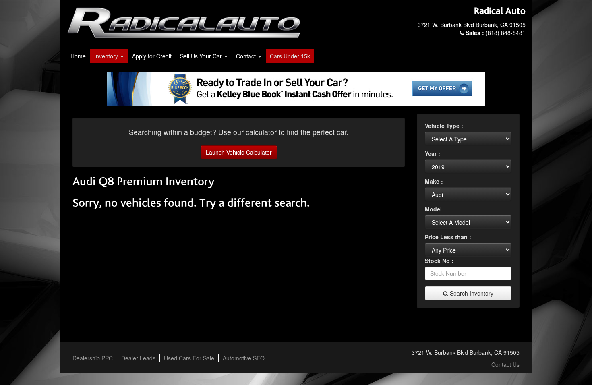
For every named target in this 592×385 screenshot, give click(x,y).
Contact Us (505, 364)
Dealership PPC (92, 358)
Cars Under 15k (290, 56)
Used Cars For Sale (189, 358)
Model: (434, 209)
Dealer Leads (138, 358)
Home (78, 56)
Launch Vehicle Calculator (239, 152)
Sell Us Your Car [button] (202, 56)
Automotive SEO (244, 358)
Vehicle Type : (444, 126)
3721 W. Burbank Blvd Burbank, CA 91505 (472, 25)
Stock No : (439, 261)
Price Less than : (448, 237)
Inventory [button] (107, 56)
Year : (432, 153)
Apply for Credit (152, 56)
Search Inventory (470, 293)
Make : (434, 181)
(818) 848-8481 (496, 33)
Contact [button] (246, 56)
